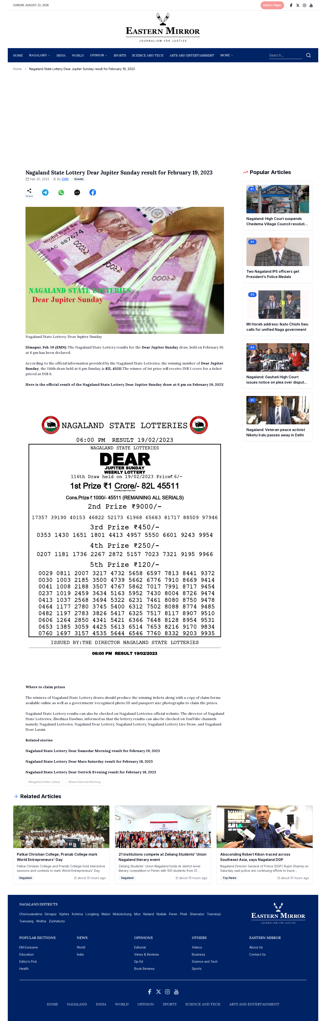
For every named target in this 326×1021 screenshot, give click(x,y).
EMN (65, 179)
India (61, 55)
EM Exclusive (28, 947)
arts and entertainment (192, 55)
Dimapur (51, 914)
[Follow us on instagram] (304, 5)
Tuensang (26, 921)
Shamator (197, 914)
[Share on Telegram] (45, 192)
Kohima (77, 914)
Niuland (148, 914)
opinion (97, 55)
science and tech (147, 55)
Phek (183, 914)
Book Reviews (144, 969)
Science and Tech (205, 962)
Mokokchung (122, 914)
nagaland (38, 55)
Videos (197, 947)
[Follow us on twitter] (298, 5)
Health (24, 969)
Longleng (92, 914)
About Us (256, 947)
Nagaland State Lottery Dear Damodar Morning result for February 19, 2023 (93, 751)
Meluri (106, 914)
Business (198, 954)
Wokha (41, 921)
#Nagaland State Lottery (44, 782)
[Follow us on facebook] (291, 5)
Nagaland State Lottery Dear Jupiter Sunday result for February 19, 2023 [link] (82, 69)
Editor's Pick (28, 962)
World (78, 55)
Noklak (161, 914)
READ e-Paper (272, 5)
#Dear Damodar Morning (84, 782)
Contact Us (257, 954)
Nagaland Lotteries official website (149, 713)
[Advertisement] (163, 120)
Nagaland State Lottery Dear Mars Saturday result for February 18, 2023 (89, 761)
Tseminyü (214, 914)
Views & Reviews (146, 954)
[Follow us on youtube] (311, 5)
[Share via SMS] (77, 192)
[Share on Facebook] (92, 192)
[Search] (308, 55)
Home (18, 55)
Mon (137, 914)
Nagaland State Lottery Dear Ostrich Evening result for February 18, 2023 (91, 772)
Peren (173, 914)
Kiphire (64, 914)
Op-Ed (138, 962)
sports (120, 55)
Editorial (140, 947)
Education (26, 954)
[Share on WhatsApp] (61, 192)
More (225, 55)
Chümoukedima (30, 914)
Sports (197, 969)
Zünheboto (57, 921)
